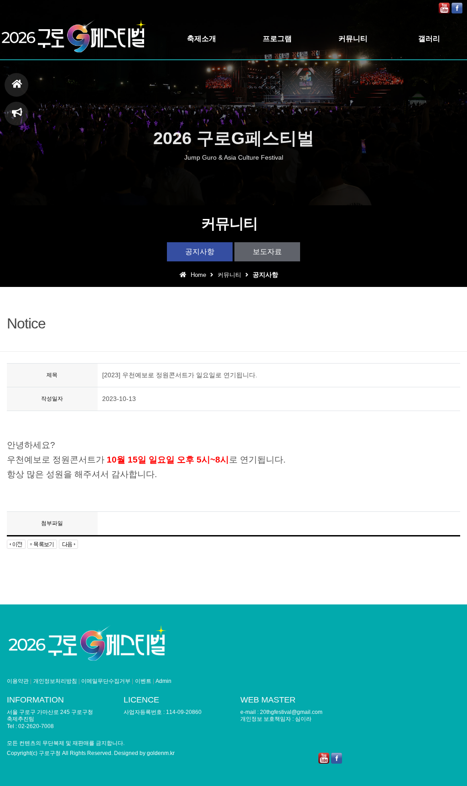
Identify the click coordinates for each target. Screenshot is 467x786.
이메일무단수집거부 (105, 681)
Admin (163, 681)
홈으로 (16, 85)
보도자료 (267, 251)
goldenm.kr (161, 753)
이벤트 (143, 681)
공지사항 (199, 251)
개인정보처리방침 (55, 681)
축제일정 (16, 113)
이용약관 (18, 681)
